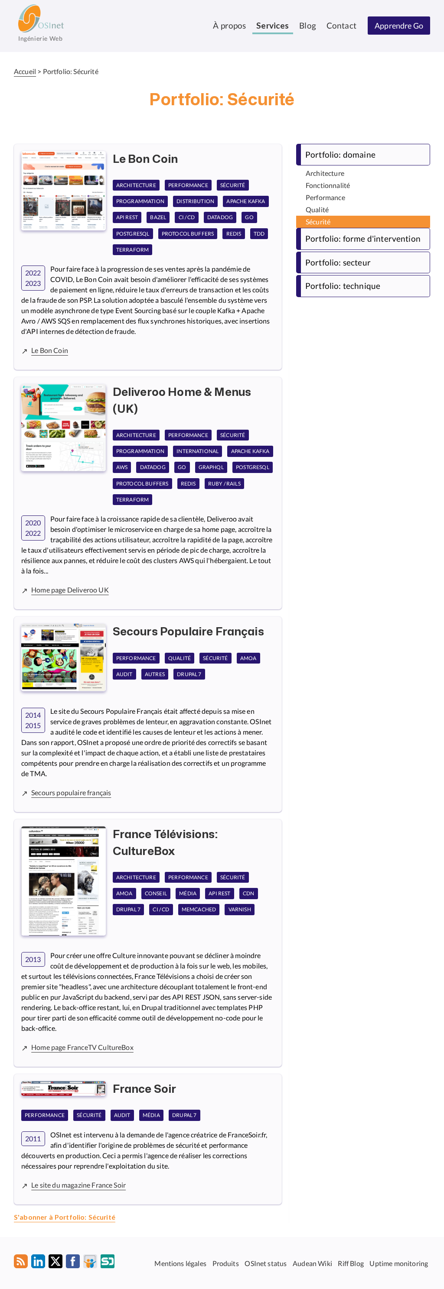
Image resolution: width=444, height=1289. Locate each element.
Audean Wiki (312, 1263)
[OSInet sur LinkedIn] (38, 1263)
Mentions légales (180, 1263)
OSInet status (266, 1263)
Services (272, 26)
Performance (188, 185)
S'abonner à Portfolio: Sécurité (64, 1217)
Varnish (240, 910)
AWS (121, 467)
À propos (229, 25)
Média (187, 893)
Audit (124, 674)
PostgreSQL (133, 233)
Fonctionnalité (328, 185)
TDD (259, 233)
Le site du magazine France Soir (78, 1185)
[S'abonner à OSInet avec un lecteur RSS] (21, 1263)
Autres (155, 674)
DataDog (220, 217)
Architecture (136, 185)
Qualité (179, 658)
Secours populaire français (71, 792)
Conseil (156, 893)
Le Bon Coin (49, 350)
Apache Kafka (245, 201)
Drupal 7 (189, 674)
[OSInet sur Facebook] (73, 1263)
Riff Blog (350, 1263)
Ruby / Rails (224, 483)
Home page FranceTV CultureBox (82, 1047)
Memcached (199, 910)
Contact (341, 25)
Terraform (132, 249)
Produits (225, 1263)
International (197, 451)
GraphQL (211, 467)
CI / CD (187, 217)
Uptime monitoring (398, 1263)
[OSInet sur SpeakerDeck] (107, 1263)
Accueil (25, 71)
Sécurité (232, 185)
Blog (307, 25)
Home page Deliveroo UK (70, 590)
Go (249, 217)
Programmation (140, 201)
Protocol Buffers (188, 233)
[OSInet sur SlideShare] (90, 1263)
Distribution (195, 201)
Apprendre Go (399, 25)
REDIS (234, 233)
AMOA (248, 658)
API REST (127, 217)
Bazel (158, 217)
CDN (248, 893)
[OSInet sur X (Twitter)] (55, 1263)
